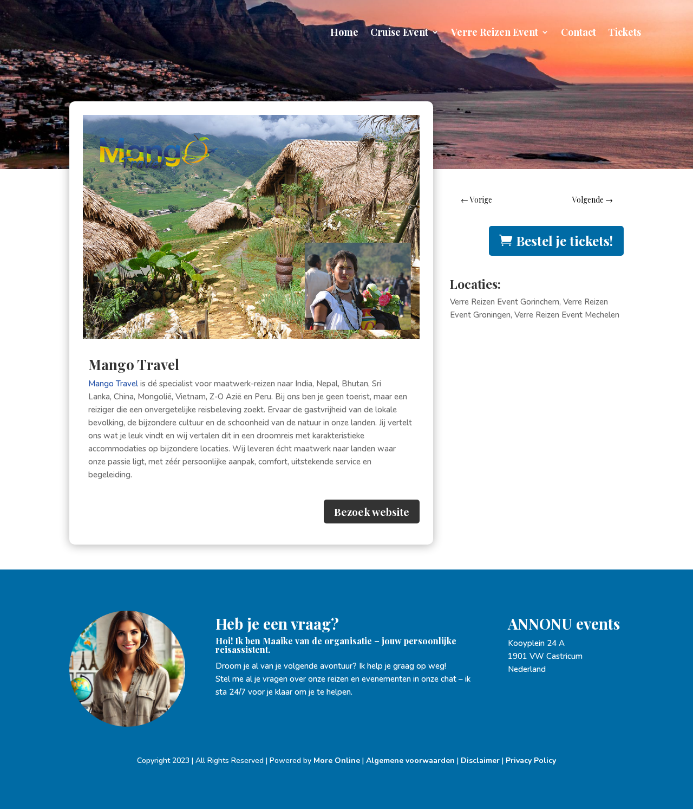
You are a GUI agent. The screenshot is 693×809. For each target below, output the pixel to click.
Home (344, 33)
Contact (578, 33)
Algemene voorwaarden (410, 760)
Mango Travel (113, 383)
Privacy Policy (531, 760)
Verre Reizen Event (494, 33)
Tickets (624, 33)
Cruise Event (399, 33)
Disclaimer (480, 760)
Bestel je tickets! (564, 240)
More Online (336, 760)
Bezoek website (371, 511)
